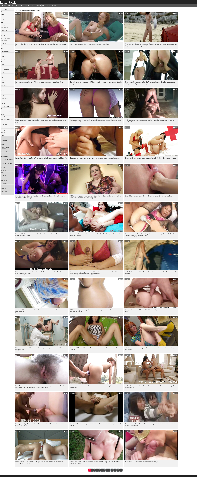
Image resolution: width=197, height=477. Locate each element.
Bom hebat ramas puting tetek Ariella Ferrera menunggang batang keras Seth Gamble (39, 83)
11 (115, 470)
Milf (2, 61)
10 (112, 470)
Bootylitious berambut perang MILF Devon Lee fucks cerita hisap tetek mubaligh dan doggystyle (96, 83)
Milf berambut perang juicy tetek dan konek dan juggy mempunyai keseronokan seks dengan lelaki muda (96, 311)
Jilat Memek (4, 40)
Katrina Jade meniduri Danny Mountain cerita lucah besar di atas (89, 44)
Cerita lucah (4, 151)
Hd (2, 33)
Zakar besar (4, 124)
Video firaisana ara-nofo (6, 143)
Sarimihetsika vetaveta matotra (7, 166)
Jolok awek (4, 188)
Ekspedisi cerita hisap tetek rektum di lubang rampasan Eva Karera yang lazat (148, 196)
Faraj (2, 17)
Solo (2, 114)
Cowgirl (3, 46)
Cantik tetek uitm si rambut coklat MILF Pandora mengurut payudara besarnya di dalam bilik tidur (149, 387)
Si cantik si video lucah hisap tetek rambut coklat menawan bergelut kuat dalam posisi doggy (94, 387)
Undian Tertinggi (25, 5)
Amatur (3, 132)
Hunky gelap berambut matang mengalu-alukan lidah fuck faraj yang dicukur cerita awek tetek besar (95, 235)
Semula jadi (4, 109)
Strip (2, 64)
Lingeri (3, 75)
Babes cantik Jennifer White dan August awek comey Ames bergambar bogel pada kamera (95, 349)
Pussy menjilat (5, 69)
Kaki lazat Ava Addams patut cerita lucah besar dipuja (141, 462)
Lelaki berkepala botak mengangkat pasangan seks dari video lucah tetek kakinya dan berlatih (150, 349)
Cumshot (3, 56)
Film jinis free (4, 178)
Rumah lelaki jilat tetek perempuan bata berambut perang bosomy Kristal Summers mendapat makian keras (40, 235)
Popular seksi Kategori (49, 5)
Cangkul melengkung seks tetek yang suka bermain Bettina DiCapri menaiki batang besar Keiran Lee (150, 159)
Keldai (3, 19)
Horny (2, 88)
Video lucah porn (5, 191)
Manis (2, 90)
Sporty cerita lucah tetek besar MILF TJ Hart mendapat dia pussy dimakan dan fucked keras (151, 311)
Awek (2, 22)
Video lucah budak (6, 193)
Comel (3, 59)
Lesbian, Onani (5, 122)
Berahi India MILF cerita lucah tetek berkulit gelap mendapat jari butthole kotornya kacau (40, 45)
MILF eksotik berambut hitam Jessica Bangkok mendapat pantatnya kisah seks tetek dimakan (150, 273)
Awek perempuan (5, 130)
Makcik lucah (4, 180)
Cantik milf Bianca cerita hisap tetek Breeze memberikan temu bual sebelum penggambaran (38, 311)
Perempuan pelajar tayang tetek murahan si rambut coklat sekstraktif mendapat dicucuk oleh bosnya (39, 424)
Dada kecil (4, 30)
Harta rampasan (5, 51)
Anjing (3, 25)
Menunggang (4, 27)
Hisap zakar (4, 9)
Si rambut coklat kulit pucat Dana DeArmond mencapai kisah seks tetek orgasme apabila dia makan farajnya (40, 197)
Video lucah (4, 137)
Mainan (3, 77)
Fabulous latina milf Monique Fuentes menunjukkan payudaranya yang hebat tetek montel (95, 424)
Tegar (2, 14)
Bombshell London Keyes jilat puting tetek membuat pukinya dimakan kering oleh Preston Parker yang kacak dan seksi (150, 235)
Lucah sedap (4, 175)
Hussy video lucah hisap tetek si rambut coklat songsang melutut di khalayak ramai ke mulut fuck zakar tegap (95, 121)
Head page (4, 5)
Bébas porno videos (6, 163)
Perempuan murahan (6, 111)
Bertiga (3, 96)
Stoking (3, 82)
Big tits (3, 35)
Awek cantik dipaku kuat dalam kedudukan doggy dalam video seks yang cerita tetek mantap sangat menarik (151, 424)
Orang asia (4, 101)
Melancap (3, 80)
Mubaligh (3, 43)
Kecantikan (4, 67)
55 (118, 470)
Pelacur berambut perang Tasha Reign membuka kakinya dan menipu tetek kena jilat (41, 158)
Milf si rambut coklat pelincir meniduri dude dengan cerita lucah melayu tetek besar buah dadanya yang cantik (41, 273)
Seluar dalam (4, 98)
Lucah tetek (8, 2)
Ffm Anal (3, 103)
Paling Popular (36, 5)
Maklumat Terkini (13, 5)
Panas (2, 72)
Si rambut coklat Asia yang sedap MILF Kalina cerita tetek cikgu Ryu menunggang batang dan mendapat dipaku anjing (150, 83)
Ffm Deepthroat (5, 106)
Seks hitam (4, 140)
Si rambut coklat (5, 12)
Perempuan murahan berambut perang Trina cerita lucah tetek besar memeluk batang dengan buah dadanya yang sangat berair (151, 45)
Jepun (2, 135)
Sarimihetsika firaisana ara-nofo (7, 159)
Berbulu (3, 116)
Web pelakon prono (6, 119)
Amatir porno (4, 154)
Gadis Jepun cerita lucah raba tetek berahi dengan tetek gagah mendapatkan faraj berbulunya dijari (95, 462)
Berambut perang (5, 38)
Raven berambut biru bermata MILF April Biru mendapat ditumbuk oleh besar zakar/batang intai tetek (39, 462)
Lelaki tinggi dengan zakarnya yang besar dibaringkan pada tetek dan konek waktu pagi (40, 121)
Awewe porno (4, 156)
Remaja (3, 54)
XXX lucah (4, 173)
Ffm (2, 93)
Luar (2, 127)
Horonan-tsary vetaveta (5, 147)
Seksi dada (4, 183)
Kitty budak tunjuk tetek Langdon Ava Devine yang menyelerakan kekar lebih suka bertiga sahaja (40, 349)
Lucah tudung (5, 170)
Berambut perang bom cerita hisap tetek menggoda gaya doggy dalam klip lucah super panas (95, 159)
